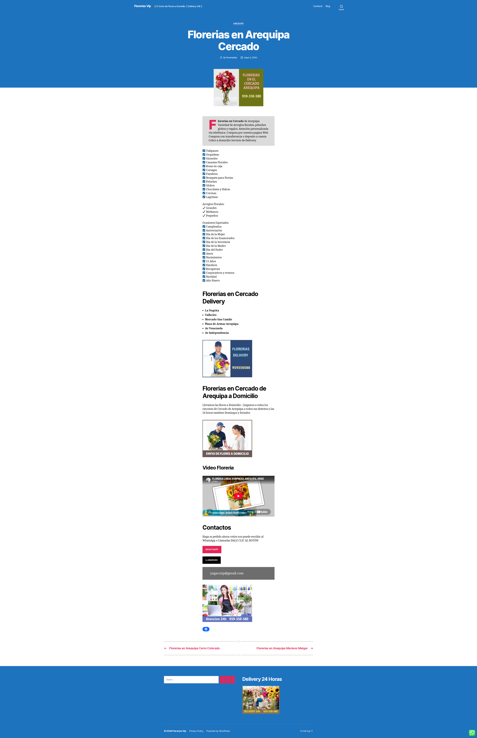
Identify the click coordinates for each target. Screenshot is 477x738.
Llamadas (211, 560)
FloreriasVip (231, 57)
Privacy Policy (196, 731)
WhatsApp (211, 549)
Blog (328, 6)
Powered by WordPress (218, 731)
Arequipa (238, 23)
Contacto (318, 6)
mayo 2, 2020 (250, 57)
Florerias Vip (142, 6)
